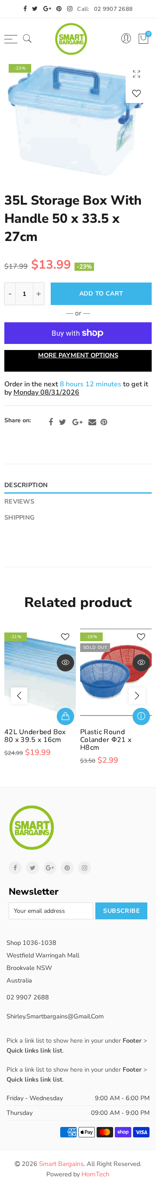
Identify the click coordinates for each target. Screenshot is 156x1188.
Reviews (19, 501)
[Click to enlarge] (136, 73)
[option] (78, 119)
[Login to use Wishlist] (136, 93)
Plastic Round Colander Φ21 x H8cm (105, 739)
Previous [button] (19, 695)
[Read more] (141, 716)
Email (92, 422)
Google (77, 422)
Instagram (84, 867)
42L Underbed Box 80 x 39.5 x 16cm (35, 736)
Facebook (51, 422)
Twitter (62, 422)
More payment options (78, 355)
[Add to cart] (65, 716)
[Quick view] (65, 662)
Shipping (19, 517)
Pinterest (104, 422)
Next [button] (137, 695)
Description (26, 485)
